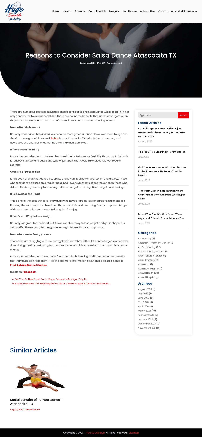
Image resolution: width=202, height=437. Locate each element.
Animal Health (145, 273)
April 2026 (143, 306)
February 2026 (146, 315)
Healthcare (130, 11)
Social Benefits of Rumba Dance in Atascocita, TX (36, 401)
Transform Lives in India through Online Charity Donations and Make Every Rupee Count (162, 194)
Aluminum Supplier (148, 268)
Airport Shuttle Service (150, 255)
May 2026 (143, 302)
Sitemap (134, 432)
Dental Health (97, 11)
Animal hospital (146, 277)
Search (183, 115)
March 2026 (144, 310)
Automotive (147, 11)
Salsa (54, 138)
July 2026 (143, 293)
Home (55, 11)
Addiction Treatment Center (154, 242)
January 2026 (145, 319)
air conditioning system (151, 251)
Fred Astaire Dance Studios (28, 265)
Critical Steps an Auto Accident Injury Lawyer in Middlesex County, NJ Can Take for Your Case (161, 132)
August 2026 (145, 289)
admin (87, 63)
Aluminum (143, 264)
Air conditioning (146, 247)
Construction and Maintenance (177, 11)
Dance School (114, 63)
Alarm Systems (146, 260)
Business (79, 11)
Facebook (29, 272)
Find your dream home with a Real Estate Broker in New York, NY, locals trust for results (162, 171)
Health (67, 11)
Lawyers (114, 11)
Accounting (144, 238)
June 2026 (143, 297)
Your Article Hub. (95, 432)
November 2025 (146, 328)
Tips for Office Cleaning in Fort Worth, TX (162, 151)
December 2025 (147, 323)
